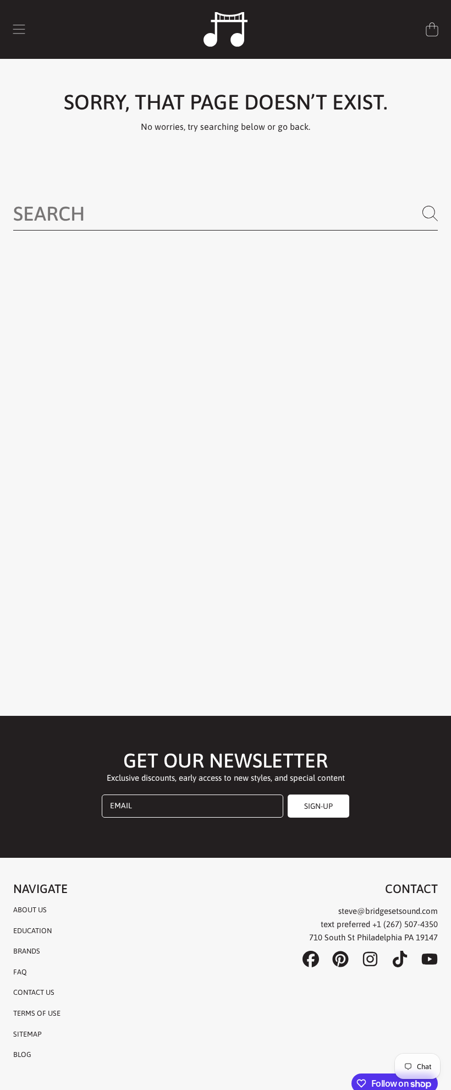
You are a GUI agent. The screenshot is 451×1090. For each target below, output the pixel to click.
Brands (26, 951)
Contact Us (33, 992)
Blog (22, 1054)
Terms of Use (37, 1013)
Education (32, 931)
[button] (19, 29)
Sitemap (27, 1034)
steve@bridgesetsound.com (388, 911)
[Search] (430, 213)
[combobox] (225, 213)
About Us (30, 910)
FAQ (20, 972)
